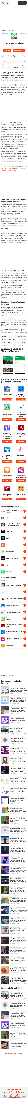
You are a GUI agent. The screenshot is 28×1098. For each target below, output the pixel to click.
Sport (24, 345)
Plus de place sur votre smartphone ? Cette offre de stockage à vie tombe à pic (18, 750)
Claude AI (8, 545)
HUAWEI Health (7, 475)
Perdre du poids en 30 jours (8, 170)
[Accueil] (3, 3)
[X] (9, 1092)
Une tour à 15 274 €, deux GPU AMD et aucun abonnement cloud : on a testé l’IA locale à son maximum (17, 770)
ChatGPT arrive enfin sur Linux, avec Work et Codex (17, 719)
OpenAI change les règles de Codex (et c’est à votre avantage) (18, 800)
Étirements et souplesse (7, 495)
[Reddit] (16, 1092)
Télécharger (5, 33)
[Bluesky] (21, 1092)
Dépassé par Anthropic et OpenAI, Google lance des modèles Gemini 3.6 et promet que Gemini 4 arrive (18, 740)
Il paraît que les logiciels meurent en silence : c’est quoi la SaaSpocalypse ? (17, 960)
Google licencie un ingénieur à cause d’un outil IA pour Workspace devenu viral (18, 790)
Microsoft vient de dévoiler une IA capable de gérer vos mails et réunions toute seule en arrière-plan (18, 830)
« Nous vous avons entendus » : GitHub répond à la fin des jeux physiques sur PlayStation (18, 760)
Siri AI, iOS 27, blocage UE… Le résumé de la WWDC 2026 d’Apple (18, 820)
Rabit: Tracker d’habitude (13, 585)
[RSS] (19, 1092)
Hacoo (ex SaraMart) (12, 558)
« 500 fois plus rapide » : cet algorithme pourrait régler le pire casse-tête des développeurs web (18, 920)
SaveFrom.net (10, 551)
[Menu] (8, 3)
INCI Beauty (20, 455)
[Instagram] (12, 1092)
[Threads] (24, 1092)
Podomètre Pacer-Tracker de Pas (7, 456)
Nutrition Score (7, 394)
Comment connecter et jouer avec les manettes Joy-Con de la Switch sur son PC (18, 1045)
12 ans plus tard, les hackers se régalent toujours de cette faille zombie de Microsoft (18, 900)
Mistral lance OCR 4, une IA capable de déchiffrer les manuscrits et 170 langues (18, 780)
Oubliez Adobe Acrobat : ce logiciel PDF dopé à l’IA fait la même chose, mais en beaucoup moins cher (18, 690)
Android (7, 50)
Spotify (8, 538)
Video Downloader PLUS (13, 518)
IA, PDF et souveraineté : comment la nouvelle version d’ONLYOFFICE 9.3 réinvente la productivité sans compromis (18, 980)
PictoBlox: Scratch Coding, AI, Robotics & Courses (14, 524)
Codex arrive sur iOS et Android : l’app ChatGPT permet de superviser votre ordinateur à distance (17, 860)
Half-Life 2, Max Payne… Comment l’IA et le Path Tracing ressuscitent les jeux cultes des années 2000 (18, 890)
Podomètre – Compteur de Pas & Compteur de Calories (7, 435)
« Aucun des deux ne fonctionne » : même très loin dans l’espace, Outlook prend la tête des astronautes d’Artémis (18, 910)
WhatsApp (9, 572)
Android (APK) (19, 50)
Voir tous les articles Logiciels (13, 1053)
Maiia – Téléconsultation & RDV (21, 414)
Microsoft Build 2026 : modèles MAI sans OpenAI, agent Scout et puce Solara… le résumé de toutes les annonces (18, 840)
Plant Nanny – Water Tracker (7, 413)
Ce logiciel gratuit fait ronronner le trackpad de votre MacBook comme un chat (17, 710)
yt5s (7, 565)
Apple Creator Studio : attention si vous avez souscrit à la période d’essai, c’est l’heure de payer (18, 880)
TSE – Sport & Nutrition (13, 612)
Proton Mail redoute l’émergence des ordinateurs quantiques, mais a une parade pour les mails (18, 870)
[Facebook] (14, 1092)
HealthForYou (10, 592)
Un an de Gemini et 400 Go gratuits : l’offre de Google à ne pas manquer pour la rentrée (18, 700)
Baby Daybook (21, 494)
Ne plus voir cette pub (7, 30)
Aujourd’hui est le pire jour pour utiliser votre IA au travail (18, 930)
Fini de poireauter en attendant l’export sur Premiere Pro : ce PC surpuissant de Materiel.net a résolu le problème (18, 730)
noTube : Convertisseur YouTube (13, 511)
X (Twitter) (9, 531)
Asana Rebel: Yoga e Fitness (14, 598)
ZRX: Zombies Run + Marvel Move (21, 434)
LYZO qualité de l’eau (12, 605)
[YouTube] (4, 1092)
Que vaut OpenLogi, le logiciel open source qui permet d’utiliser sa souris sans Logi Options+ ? (17, 850)
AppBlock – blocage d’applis (21, 395)
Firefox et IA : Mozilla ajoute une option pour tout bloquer (18, 969)
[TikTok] (7, 1092)
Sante (21, 345)
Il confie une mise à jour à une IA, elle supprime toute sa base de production (18, 940)
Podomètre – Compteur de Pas (9, 168)
